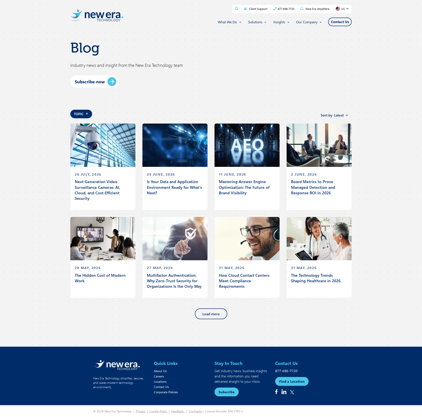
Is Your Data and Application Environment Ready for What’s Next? (174, 187)
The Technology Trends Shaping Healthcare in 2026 (316, 278)
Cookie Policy (158, 411)
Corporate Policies (166, 392)
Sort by (332, 115)
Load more (211, 313)
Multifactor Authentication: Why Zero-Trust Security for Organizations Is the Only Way (174, 281)
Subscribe (226, 392)
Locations (160, 381)
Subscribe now (90, 81)
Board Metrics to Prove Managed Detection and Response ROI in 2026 (313, 187)
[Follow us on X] (292, 392)
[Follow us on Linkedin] (284, 391)
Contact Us (161, 387)
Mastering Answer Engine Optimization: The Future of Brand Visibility (244, 187)
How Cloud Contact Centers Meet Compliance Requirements (244, 281)
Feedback (178, 411)
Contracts (195, 411)
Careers (159, 376)
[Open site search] (236, 8)
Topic (81, 113)
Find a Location (292, 381)
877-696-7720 (286, 370)
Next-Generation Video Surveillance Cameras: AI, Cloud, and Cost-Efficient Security (97, 190)
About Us (160, 371)
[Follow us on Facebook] (276, 391)
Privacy (141, 411)
